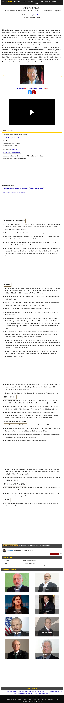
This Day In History (11, 699)
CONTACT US (45, 699)
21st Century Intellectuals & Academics (40, 693)
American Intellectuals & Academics (14, 192)
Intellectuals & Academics (36, 88)
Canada (14, 149)
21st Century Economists (52, 691)
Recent (38, 697)
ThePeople (11, 1)
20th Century (5, 691)
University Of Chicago (21, 188)
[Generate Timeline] (10, 545)
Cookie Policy (27, 699)
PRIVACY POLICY (37, 699)
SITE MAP (20, 699)
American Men (16, 152)
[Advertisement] (30, 23)
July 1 (30, 15)
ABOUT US (53, 699)
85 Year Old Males (17, 138)
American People (8, 188)
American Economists (36, 188)
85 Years (8, 138)
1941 (34, 15)
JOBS (57, 699)
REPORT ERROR (55, 554)
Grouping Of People (30, 697)
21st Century (13, 691)
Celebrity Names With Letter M (24, 691)
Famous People (26, 701)
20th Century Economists (39, 691)
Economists (20, 88)
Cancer (39, 15)
